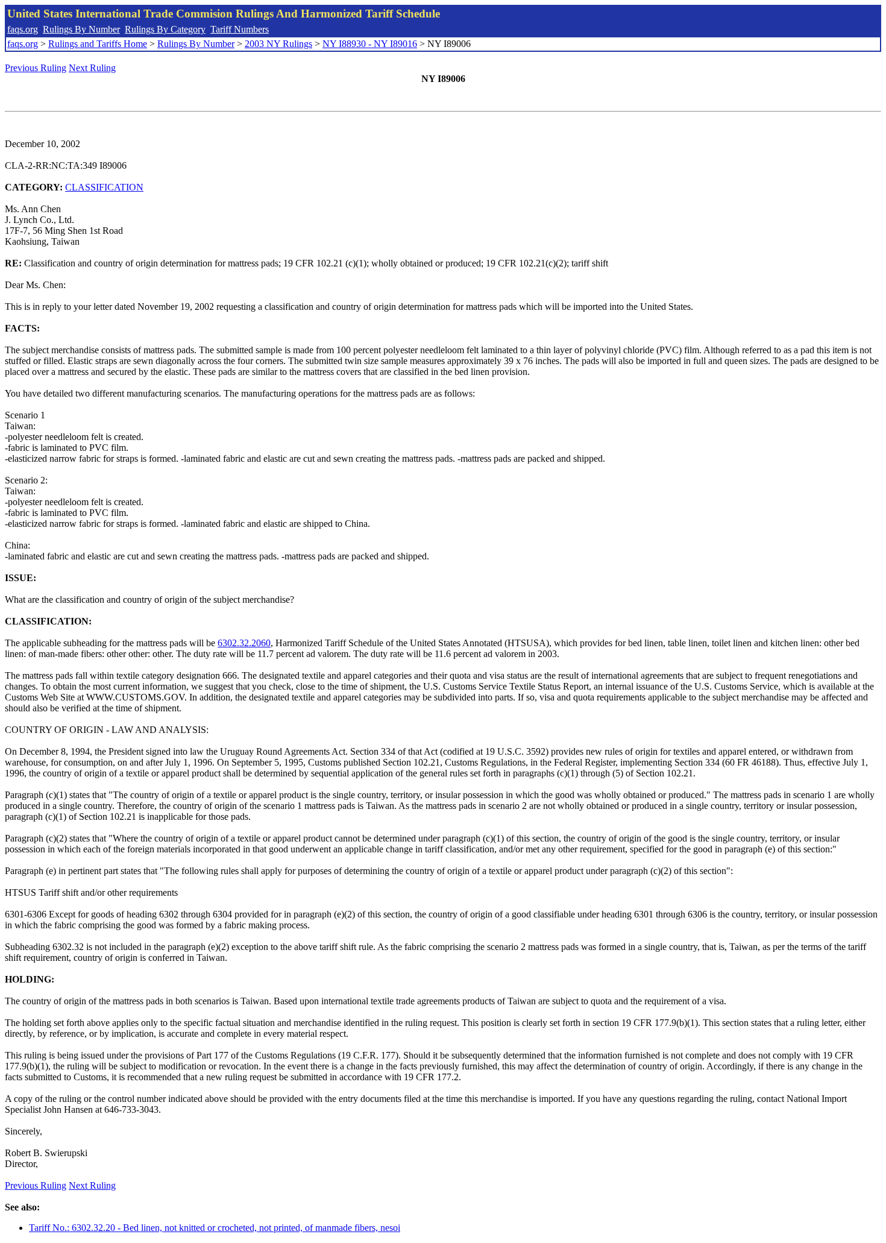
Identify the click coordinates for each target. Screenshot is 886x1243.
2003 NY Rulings (278, 44)
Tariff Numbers (239, 29)
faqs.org (22, 29)
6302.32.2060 (244, 643)
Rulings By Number (81, 29)
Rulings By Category (165, 29)
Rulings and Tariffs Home (97, 44)
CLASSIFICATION (104, 187)
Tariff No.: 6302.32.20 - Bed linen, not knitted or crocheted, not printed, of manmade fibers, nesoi (214, 1228)
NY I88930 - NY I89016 (369, 44)
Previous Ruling (35, 68)
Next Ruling (92, 68)
